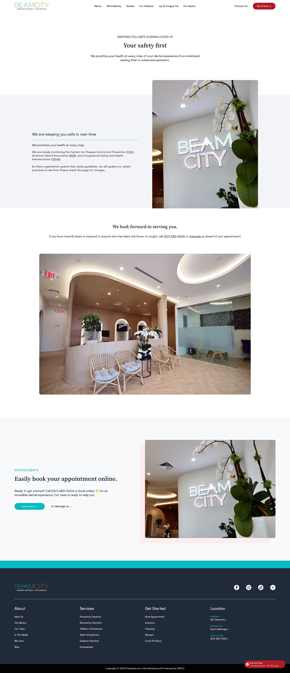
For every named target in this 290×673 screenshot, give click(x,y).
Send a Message (219, 629)
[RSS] (273, 587)
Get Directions (218, 619)
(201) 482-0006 (174, 236)
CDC (130, 152)
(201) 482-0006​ (219, 638)
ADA (72, 155)
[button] (98, 6)
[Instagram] (248, 587)
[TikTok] (260, 587)
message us (197, 236)
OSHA (56, 159)
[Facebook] (236, 587)
